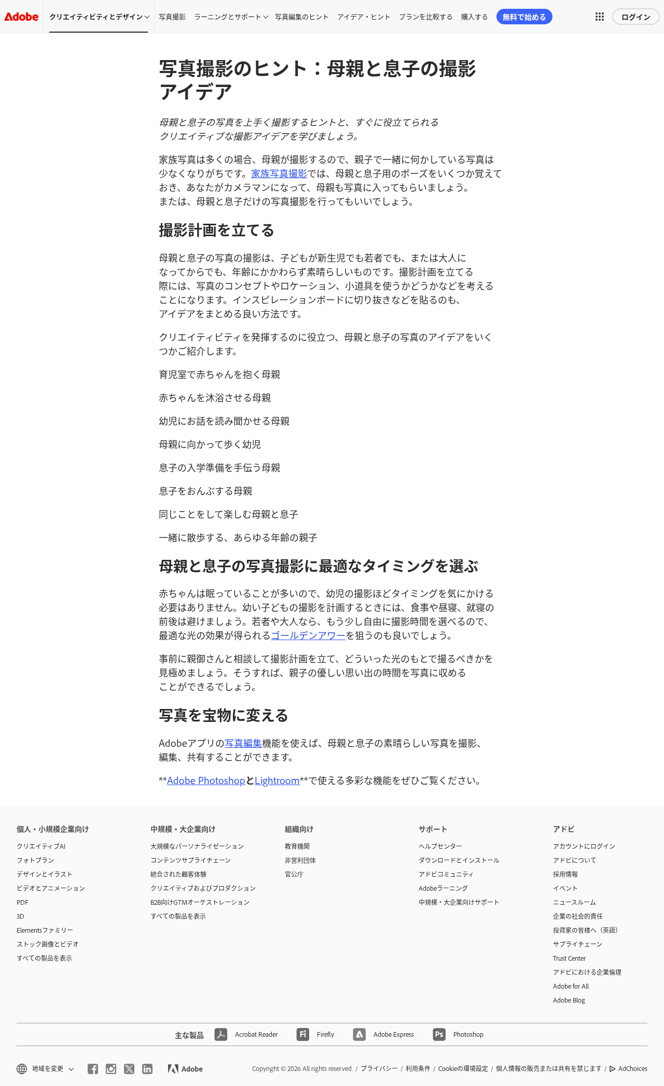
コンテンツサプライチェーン (190, 860)
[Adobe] (21, 16)
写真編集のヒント (302, 16)
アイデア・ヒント (364, 16)
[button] (599, 16)
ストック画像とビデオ (48, 944)
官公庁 (294, 874)
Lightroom (277, 780)
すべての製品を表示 (44, 958)
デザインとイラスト (45, 874)
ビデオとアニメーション (51, 888)
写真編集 (243, 742)
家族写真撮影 (279, 173)
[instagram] (111, 1069)
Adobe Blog (569, 1000)
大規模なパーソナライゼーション (197, 846)
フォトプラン (35, 860)
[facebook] (93, 1069)
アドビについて (575, 860)
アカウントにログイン (584, 846)
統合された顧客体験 (178, 874)
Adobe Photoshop (206, 780)
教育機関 (297, 846)
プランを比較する (426, 16)
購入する (474, 16)
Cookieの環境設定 (463, 1068)
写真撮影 (172, 16)
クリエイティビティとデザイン (96, 16)
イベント (565, 888)
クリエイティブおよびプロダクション (201, 888)
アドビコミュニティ (446, 874)
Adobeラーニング (443, 888)
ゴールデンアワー (308, 635)
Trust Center (569, 958)
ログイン (636, 16)
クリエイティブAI (41, 846)
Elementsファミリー (45, 930)
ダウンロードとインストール (459, 860)
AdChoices (632, 1068)
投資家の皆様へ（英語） (587, 930)
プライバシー (379, 1068)
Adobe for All (571, 986)
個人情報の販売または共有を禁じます (549, 1068)
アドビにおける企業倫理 (587, 972)
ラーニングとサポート (227, 16)
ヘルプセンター (440, 846)
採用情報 (565, 874)
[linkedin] (147, 1069)
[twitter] (129, 1069)
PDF (23, 902)
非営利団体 (300, 860)
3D (20, 916)
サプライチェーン (577, 944)
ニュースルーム (574, 902)
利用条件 (418, 1068)
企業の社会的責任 (578, 916)
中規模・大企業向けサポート (459, 902)
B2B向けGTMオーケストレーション (200, 902)
